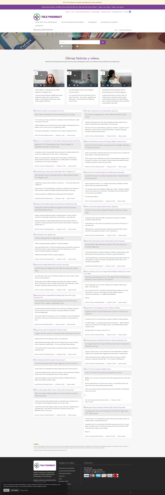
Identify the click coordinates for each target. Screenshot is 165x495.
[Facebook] (130, 12)
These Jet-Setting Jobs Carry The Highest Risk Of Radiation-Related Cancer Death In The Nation (107, 278)
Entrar (126, 12)
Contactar (39, 25)
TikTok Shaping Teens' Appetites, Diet (49, 238)
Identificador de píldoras (83, 12)
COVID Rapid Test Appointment (46, 22)
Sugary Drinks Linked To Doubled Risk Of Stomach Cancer (57, 333)
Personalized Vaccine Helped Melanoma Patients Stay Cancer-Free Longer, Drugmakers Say (56, 302)
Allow (6, 490)
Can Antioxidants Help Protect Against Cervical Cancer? (56, 363)
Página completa (71, 135)
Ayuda (72, 12)
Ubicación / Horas (106, 12)
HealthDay (49, 450)
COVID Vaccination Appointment (72, 22)
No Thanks (15, 490)
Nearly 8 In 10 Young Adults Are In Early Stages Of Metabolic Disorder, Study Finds (54, 145)
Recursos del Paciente (109, 22)
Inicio (116, 30)
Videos (81, 46)
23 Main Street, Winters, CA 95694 (51, 7)
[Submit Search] (103, 42)
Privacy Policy (24, 490)
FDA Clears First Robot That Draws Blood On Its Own (55, 114)
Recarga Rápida (95, 12)
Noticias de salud (68, 46)
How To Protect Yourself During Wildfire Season (103, 372)
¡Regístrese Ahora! (117, 12)
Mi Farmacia (92, 22)
